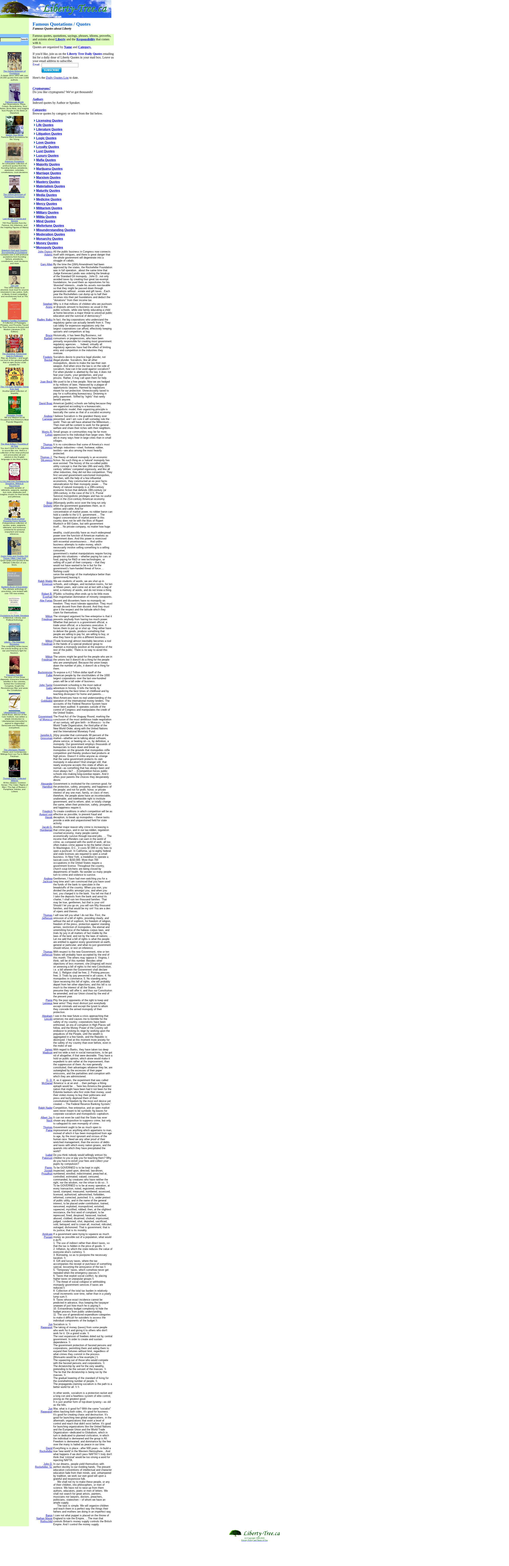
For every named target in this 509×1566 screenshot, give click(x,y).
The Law (14, 285)
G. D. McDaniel (47, 1082)
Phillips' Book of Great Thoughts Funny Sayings (14, 520)
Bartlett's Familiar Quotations (14, 321)
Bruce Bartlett (48, 337)
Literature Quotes (49, 129)
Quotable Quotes (14, 415)
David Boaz (45, 403)
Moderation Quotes (50, 234)
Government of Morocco (45, 718)
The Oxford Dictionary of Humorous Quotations (14, 195)
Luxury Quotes (47, 155)
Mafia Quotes (46, 160)
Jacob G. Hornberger (46, 829)
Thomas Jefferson (47, 917)
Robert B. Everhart (47, 595)
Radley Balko (44, 319)
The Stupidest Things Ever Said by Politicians (14, 355)
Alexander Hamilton (46, 785)
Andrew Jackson (47, 880)
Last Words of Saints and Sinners (14, 220)
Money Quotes (47, 243)
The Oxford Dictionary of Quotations (14, 72)
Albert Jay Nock (46, 1119)
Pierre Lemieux (47, 1002)
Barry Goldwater (46, 699)
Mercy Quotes (46, 203)
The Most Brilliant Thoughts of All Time (14, 445)
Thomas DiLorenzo (46, 446)
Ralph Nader (45, 1107)
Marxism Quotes (48, 177)
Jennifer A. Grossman (46, 737)
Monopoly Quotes (49, 247)
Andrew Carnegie (47, 418)
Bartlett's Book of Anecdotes (14, 587)
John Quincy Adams (45, 253)
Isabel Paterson (47, 1156)
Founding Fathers (14, 675)
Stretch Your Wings (14, 135)
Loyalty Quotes (47, 147)
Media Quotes (46, 195)
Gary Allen (46, 264)
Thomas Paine (47, 1129)
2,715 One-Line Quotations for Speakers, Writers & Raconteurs (14, 483)
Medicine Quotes (48, 199)
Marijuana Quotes (49, 168)
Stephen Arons (47, 305)
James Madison (47, 1051)
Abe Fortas (46, 600)
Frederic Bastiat (47, 358)
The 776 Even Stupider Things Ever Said (14, 388)
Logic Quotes (46, 138)
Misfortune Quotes (50, 225)
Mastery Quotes (48, 182)
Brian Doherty (48, 504)
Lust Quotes (45, 151)
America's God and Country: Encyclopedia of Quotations (14, 251)
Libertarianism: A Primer (14, 712)
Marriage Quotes (48, 173)
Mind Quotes (45, 221)
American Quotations (14, 161)
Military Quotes (47, 212)
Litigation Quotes (49, 133)
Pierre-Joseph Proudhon (47, 1170)
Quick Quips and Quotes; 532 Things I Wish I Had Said (14, 557)
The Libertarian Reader (14, 750)
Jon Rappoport (46, 1326)
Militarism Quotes (49, 208)
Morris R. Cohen (47, 433)
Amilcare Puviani (47, 1236)
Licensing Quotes (49, 120)
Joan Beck (46, 381)
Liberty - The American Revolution (14, 643)
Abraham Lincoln (47, 1017)
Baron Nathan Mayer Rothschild (44, 1518)
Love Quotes (45, 142)
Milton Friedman (47, 618)
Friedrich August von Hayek (45, 814)
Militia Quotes (46, 217)
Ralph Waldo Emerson (45, 583)
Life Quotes (44, 125)
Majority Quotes (48, 164)
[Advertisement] (254, 1554)
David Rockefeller (46, 1450)
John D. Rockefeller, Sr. (43, 1465)
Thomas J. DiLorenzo (46, 459)
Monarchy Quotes (49, 238)
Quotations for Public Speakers (14, 615)
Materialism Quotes (50, 186)
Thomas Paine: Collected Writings (14, 779)
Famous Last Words (14, 102)
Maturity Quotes (48, 190)
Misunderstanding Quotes (55, 230)
